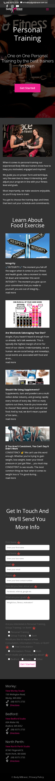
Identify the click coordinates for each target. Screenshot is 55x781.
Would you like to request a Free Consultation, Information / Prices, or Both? (27, 645)
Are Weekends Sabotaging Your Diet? (25, 332)
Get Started (27, 88)
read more (10, 292)
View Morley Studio (15, 690)
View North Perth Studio (17, 746)
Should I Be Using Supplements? (22, 389)
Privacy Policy (36, 777)
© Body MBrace (19, 777)
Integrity (10, 263)
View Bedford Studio (15, 718)
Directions (14, 705)
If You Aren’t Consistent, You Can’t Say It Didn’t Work (27, 447)
